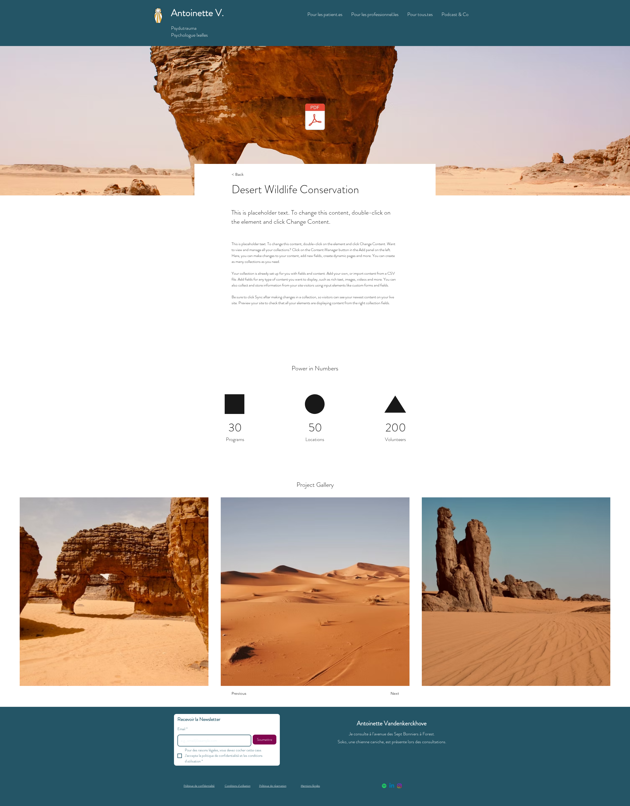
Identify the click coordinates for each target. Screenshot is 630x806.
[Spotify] (384, 786)
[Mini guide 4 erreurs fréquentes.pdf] (315, 117)
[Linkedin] (392, 786)
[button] (325, 12)
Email (182, 729)
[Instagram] (399, 786)
